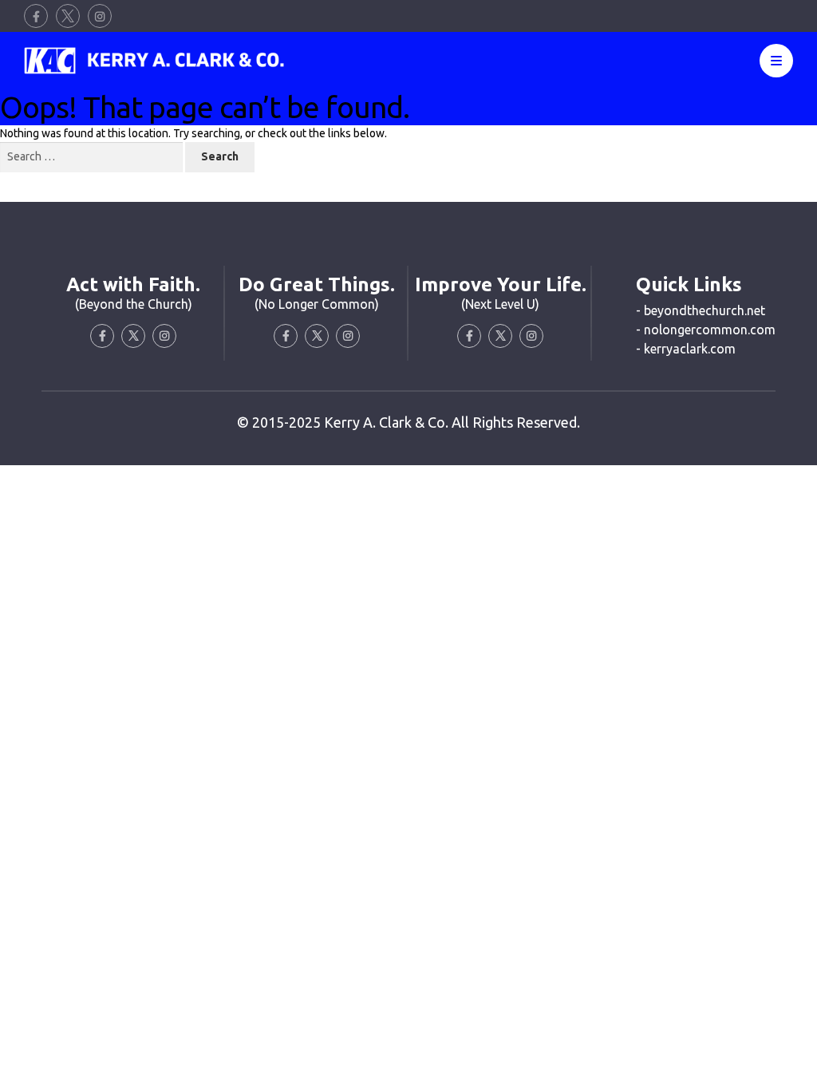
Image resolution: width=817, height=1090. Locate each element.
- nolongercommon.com (706, 329)
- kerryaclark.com (686, 349)
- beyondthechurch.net (700, 310)
